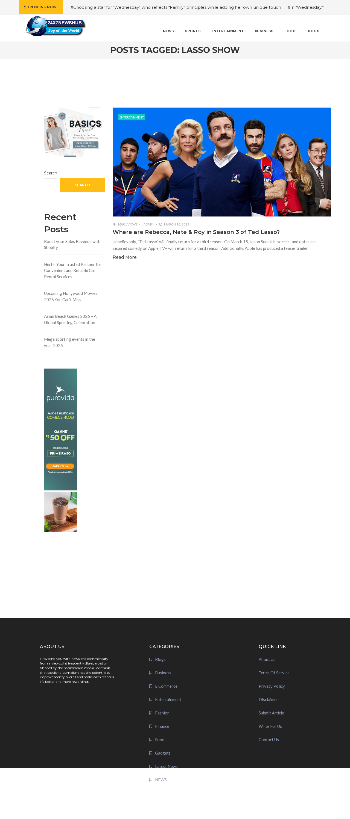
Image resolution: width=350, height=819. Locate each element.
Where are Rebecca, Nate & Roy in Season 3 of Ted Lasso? (196, 232)
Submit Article (271, 712)
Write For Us (270, 726)
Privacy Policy (272, 686)
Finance (162, 726)
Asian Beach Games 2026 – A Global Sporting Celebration (70, 319)
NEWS (161, 779)
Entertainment (131, 117)
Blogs (160, 659)
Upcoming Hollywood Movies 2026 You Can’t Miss (70, 296)
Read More (125, 257)
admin (149, 224)
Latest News (166, 766)
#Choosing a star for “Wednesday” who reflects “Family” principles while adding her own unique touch (176, 7)
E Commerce (166, 686)
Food (159, 739)
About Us (267, 659)
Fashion (162, 712)
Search (50, 173)
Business (163, 672)
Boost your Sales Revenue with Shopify (72, 244)
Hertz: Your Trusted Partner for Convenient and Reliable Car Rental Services (72, 270)
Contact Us (269, 739)
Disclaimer (268, 699)
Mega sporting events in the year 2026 (69, 342)
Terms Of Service (274, 672)
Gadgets (163, 752)
